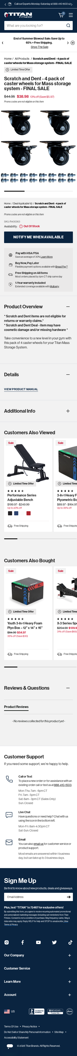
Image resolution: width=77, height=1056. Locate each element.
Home (7, 58)
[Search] (68, 25)
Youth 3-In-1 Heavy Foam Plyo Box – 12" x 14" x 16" (25, 625)
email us (39, 843)
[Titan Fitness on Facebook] (22, 943)
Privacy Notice (29, 1026)
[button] (61, 15)
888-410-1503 (62, 785)
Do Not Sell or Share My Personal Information (27, 1032)
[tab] (16, 708)
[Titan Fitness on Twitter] (54, 943)
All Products (22, 58)
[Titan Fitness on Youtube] (38, 943)
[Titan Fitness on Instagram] (6, 943)
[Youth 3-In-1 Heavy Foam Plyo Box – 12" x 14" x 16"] (28, 590)
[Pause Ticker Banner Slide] (73, 43)
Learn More (47, 256)
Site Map (59, 1032)
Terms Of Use (11, 1026)
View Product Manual (21, 389)
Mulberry (54, 286)
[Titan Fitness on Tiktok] (70, 943)
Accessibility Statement (16, 1037)
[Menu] (69, 15)
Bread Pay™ (61, 266)
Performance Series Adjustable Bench (21, 497)
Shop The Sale (39, 47)
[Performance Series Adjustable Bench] (28, 462)
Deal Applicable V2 (22, 203)
